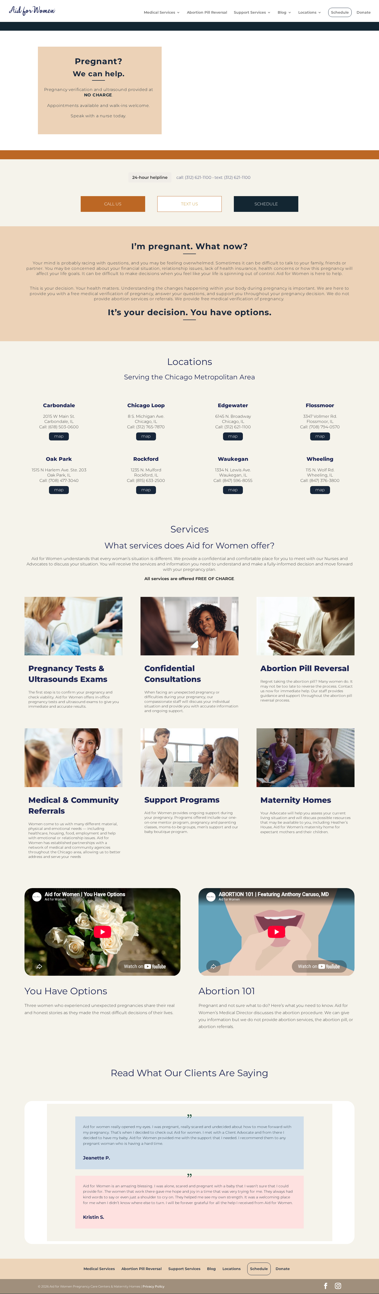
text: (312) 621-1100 (233, 177)
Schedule (340, 12)
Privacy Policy (153, 1286)
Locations (307, 13)
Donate (364, 13)
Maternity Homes (295, 800)
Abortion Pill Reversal (207, 13)
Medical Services (159, 13)
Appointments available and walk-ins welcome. (98, 105)
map (59, 436)
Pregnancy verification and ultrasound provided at (98, 92)
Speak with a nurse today (98, 115)
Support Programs (181, 800)
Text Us (189, 204)
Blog (282, 13)
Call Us (112, 204)
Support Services (250, 13)
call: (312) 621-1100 (193, 177)
